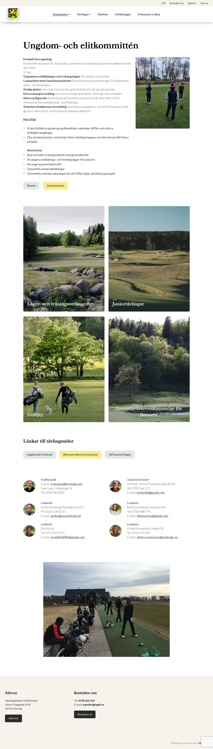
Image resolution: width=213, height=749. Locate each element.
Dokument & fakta (149, 14)
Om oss (204, 3)
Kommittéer (60, 14)
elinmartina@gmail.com (152, 516)
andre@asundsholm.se (66, 516)
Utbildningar (123, 14)
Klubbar (103, 14)
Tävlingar (83, 14)
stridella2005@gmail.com (68, 537)
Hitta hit (13, 718)
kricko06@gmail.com (151, 492)
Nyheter (192, 3)
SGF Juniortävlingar (120, 454)
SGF (164, 3)
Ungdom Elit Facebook (39, 454)
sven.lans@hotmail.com (66, 484)
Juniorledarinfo (55, 185)
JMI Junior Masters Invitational (80, 454)
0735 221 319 (87, 700)
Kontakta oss (177, 3)
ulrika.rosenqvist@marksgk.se (157, 537)
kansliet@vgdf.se (93, 704)
